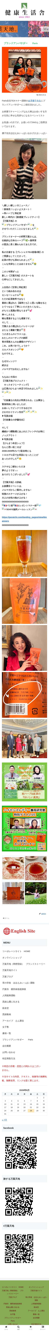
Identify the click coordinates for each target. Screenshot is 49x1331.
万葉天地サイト (9, 970)
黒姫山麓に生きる (11, 1002)
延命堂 (5, 1008)
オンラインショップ (12, 957)
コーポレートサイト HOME (16, 951)
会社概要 (6, 1046)
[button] (24, 1271)
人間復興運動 (8, 995)
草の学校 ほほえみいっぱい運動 (18, 983)
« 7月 (4, 1120)
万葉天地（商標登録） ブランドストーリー (23, 964)
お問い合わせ (8, 1052)
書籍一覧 (6, 1033)
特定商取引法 (8, 1058)
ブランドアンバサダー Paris (17, 1039)
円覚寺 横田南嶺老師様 (14, 989)
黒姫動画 (6, 1014)
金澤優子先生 (34, 101)
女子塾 (5, 1027)
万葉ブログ (7, 976)
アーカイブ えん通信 (13, 1021)
